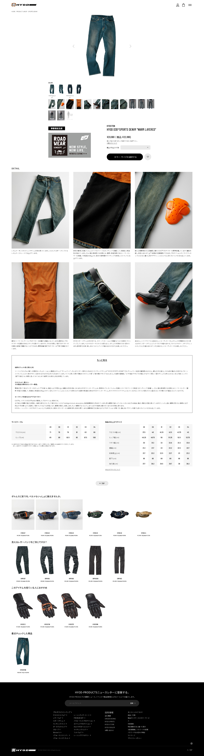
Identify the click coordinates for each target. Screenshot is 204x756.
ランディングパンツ (59, 724)
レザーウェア (57, 718)
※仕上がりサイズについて (112, 469)
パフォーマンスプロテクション (83, 721)
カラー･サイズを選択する (125, 157)
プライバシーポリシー (135, 738)
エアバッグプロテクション (82, 724)
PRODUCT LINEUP (21, 11)
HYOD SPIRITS (110, 721)
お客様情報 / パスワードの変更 (138, 729)
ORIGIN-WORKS (110, 719)
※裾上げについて (112, 143)
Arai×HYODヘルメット (81, 727)
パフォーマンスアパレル (60, 738)
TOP (190, 750)
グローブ (56, 729)
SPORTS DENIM (32, 11)
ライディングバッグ (80, 729)
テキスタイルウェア (59, 715)
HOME (13, 11)
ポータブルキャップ (59, 727)
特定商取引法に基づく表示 (137, 727)
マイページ (131, 735)
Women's (56, 732)
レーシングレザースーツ (81, 715)
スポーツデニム (58, 721)
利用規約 (131, 724)
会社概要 (108, 716)
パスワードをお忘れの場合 (136, 732)
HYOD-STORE (109, 724)
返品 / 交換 (131, 715)
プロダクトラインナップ (61, 712)
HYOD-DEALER (110, 727)
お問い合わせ (109, 730)
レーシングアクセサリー (81, 735)
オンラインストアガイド (135, 712)
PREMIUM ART (79, 718)
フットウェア (78, 732)
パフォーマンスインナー (60, 735)
